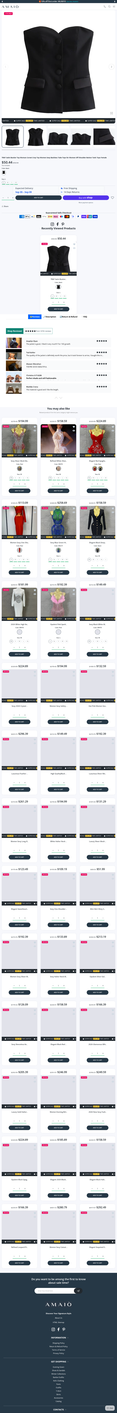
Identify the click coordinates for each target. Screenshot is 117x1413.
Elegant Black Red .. (58, 1044)
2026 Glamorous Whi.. (97, 1044)
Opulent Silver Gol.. (97, 977)
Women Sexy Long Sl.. (19, 841)
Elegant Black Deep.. (97, 543)
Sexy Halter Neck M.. (58, 977)
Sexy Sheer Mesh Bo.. (19, 461)
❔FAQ (84, 316)
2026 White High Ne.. (19, 624)
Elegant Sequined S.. (97, 1247)
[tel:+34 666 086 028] (105, 6)
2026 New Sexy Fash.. (97, 1112)
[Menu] (114, 6)
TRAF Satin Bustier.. (58, 279)
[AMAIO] (10, 6)
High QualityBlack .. (58, 774)
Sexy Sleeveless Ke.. (19, 1044)
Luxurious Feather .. (19, 774)
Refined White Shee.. (58, 461)
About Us (58, 1318)
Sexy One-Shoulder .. (58, 909)
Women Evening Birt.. (58, 1112)
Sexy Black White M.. (97, 624)
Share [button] (6, 206)
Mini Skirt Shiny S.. (97, 909)
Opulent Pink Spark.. (58, 624)
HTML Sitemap (58, 1322)
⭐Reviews (35, 316)
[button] (2, 1)
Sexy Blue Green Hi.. (58, 543)
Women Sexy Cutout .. (58, 1247)
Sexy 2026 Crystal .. (19, 706)
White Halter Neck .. (58, 841)
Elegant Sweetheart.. (19, 909)
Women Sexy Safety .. (58, 706)
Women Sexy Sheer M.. (19, 977)
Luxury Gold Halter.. (19, 1112)
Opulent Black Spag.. (19, 1180)
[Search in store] (109, 6)
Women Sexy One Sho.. (19, 543)
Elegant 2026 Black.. (58, 1180)
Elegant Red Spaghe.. (97, 461)
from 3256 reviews (43, 331)
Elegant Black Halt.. (97, 1180)
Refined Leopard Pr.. (19, 1247)
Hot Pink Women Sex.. (97, 706)
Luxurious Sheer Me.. (97, 774)
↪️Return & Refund (68, 316)
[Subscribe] (78, 1291)
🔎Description (49, 316)
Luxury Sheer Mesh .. (97, 841)
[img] (30, 331)
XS (16, 182)
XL (27, 478)
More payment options (86, 203)
